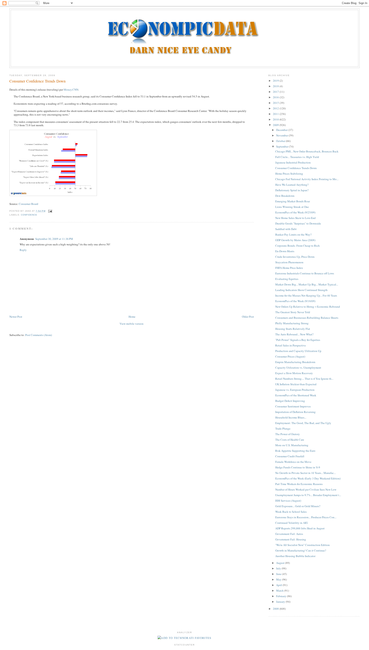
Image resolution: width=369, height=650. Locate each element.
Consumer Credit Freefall (289, 456)
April (279, 585)
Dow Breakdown (284, 196)
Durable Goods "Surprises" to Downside (298, 223)
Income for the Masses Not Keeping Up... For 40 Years (306, 295)
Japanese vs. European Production (295, 390)
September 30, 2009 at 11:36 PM (54, 239)
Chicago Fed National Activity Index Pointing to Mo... (306, 179)
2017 (276, 92)
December (282, 130)
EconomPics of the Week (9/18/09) (295, 301)
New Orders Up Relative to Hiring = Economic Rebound (307, 306)
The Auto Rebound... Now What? (294, 334)
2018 (276, 86)
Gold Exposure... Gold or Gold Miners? (297, 506)
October (281, 141)
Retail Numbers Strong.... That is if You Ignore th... (304, 379)
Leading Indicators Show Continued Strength (301, 290)
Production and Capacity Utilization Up (298, 351)
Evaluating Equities (286, 279)
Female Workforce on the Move (293, 462)
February (281, 596)
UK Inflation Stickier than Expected (295, 384)
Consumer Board (28, 204)
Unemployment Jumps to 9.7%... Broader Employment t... (308, 495)
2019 (276, 81)
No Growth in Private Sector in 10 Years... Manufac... (305, 473)
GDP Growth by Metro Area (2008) (295, 240)
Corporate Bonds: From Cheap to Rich (297, 246)
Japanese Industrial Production (293, 162)
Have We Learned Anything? (292, 185)
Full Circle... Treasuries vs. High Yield (297, 157)
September (282, 146)
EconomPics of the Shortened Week (295, 395)
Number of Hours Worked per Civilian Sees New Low (305, 489)
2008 (276, 609)
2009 (276, 125)
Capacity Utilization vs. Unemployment (298, 367)
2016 (276, 97)
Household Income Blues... (290, 417)
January (281, 602)
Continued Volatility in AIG (291, 523)
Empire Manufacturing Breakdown (295, 362)
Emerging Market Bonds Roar (292, 201)
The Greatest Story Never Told (292, 312)
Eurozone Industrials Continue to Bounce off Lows (304, 273)
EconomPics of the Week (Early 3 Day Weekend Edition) (308, 478)
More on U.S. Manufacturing (291, 445)
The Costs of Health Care (289, 440)
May (279, 579)
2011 (276, 114)
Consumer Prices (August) (290, 356)
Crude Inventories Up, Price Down (295, 257)
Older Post (248, 316)
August (280, 563)
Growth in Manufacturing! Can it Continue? (300, 550)
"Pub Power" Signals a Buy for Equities (297, 340)
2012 (276, 108)
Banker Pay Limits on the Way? (293, 234)
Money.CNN (71, 89)
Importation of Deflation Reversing (295, 412)
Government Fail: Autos (289, 534)
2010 (276, 119)
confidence (29, 215)
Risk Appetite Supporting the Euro (295, 451)
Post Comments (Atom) (38, 335)
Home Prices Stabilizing (289, 173)
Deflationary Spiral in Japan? (292, 190)
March (280, 590)
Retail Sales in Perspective (290, 345)
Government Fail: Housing (290, 539)
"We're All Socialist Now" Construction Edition (302, 545)
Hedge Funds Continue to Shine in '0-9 (297, 467)
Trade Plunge (282, 428)
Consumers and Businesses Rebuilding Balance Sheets (306, 318)
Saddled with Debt (286, 229)
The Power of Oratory (287, 434)
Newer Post (15, 316)
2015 (276, 103)
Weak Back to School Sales (291, 512)
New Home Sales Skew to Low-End (295, 218)
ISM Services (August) (288, 500)
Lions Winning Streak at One (292, 207)
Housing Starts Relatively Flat (292, 329)
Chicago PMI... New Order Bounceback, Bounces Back (306, 151)
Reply (23, 250)
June (279, 574)
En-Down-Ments (284, 251)
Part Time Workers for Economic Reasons (299, 484)
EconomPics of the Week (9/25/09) (295, 212)
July (279, 568)
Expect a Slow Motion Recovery (294, 373)
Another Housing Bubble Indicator (295, 556)
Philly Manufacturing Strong (292, 323)
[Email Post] (49, 211)
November (282, 135)
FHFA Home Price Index (289, 268)
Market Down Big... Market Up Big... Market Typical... (306, 284)
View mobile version (132, 324)
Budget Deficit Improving (290, 401)
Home (132, 316)
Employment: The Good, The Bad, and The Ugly (303, 423)
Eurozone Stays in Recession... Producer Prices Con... (305, 517)
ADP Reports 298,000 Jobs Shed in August (300, 528)
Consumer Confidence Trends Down (37, 81)
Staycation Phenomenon (289, 262)
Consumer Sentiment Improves (293, 406)
